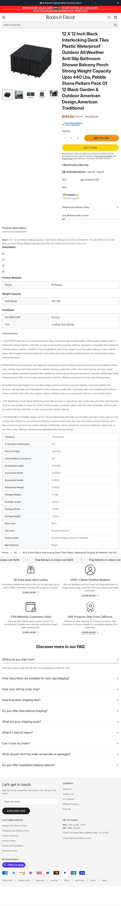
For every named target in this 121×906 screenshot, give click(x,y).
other (104, 880)
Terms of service (10, 835)
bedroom (40, 880)
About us (67, 789)
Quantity (66, 131)
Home (5, 552)
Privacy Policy (9, 840)
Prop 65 (66, 809)
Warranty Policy (9, 850)
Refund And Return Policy (14, 825)
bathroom (79, 880)
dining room (24, 880)
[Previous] (25, 3)
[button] (115, 17)
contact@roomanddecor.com (77, 838)
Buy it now (90, 147)
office (66, 880)
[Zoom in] (52, 37)
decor (93, 880)
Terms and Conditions (12, 845)
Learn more (29, 592)
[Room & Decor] (60, 17)
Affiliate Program (71, 804)
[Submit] (115, 25)
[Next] (95, 3)
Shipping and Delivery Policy (16, 830)
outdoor (54, 880)
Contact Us (68, 794)
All (15, 552)
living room (7, 880)
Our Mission (68, 799)
